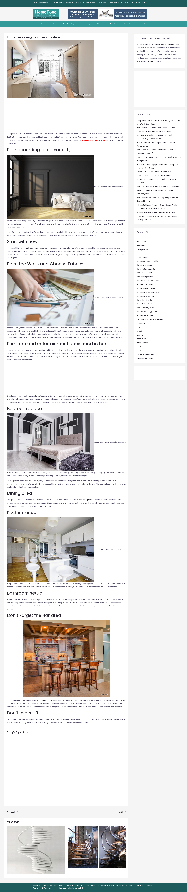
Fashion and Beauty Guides (72, 2)
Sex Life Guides (124, 2)
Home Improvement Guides (92, 24)
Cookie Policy (43, 888)
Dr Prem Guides (128, 24)
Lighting (140, 335)
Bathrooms (141, 242)
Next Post (123, 812)
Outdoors (141, 350)
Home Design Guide (145, 276)
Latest (139, 331)
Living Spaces (142, 342)
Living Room (142, 339)
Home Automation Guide (147, 269)
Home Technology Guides (71, 24)
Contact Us (142, 24)
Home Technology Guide (147, 311)
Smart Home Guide (145, 358)
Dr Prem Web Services (126, 885)
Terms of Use (141, 885)
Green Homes (142, 257)
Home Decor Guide (145, 273)
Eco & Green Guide (57, 2)
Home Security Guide (145, 308)
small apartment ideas (34, 248)
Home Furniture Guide (146, 284)
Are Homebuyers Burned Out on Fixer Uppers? (156, 212)
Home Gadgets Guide (146, 288)
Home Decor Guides (112, 24)
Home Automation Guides (49, 24)
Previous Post (11, 812)
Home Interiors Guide (146, 300)
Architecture (142, 238)
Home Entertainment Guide (148, 280)
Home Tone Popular (145, 315)
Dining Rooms (142, 249)
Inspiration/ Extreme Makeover (150, 319)
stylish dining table (85, 500)
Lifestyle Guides (113, 2)
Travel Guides (37, 5)
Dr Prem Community (92, 885)
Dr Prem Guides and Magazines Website (49, 885)
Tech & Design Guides (137, 2)
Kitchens (140, 327)
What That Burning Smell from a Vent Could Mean (158, 186)
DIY (138, 253)
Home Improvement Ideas (148, 296)
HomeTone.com (143, 44)
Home (36, 24)
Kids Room (141, 323)
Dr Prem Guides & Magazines (41, 2)
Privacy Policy (57, 888)
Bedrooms (141, 245)
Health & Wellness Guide (88, 2)
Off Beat (140, 346)
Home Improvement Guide (148, 292)
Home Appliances (144, 265)
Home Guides (102, 2)
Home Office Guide (145, 304)
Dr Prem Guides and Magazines (167, 44)
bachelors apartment (48, 700)
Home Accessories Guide (147, 261)
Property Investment (146, 354)
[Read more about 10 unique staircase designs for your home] (36, 849)
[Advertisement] (66, 116)
